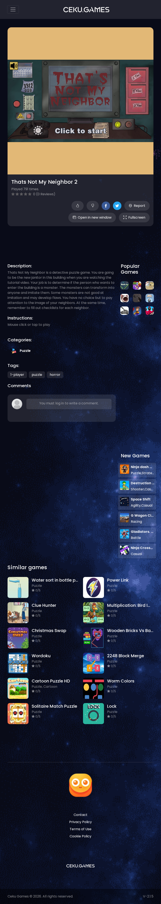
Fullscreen (136, 217)
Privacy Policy (80, 822)
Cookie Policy (80, 836)
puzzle (37, 374)
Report (139, 205)
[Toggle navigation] (13, 9)
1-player (17, 374)
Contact (80, 814)
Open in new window (95, 217)
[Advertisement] (84, 239)
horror (55, 374)
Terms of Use (80, 829)
